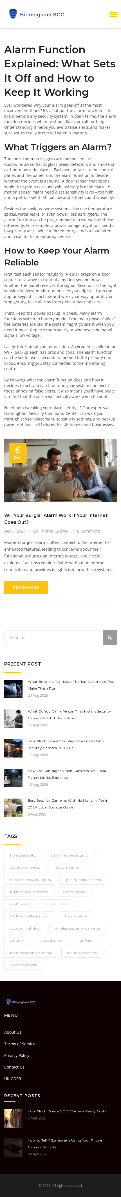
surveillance (57, 904)
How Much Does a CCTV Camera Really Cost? (67, 1111)
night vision (21, 904)
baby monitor (68, 867)
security (17, 940)
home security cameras (31, 953)
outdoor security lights (30, 880)
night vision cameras (29, 892)
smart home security (69, 855)
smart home (74, 892)
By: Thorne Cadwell (51, 531)
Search (110, 637)
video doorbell (52, 940)
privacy (86, 940)
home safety (76, 916)
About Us (12, 1032)
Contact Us (14, 1067)
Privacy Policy (16, 1055)
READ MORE (26, 587)
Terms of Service (19, 1043)
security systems (82, 953)
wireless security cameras (78, 928)
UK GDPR (12, 1078)
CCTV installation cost (30, 916)
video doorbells (23, 965)
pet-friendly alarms (83, 880)
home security (23, 855)
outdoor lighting (25, 928)
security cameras (25, 867)
